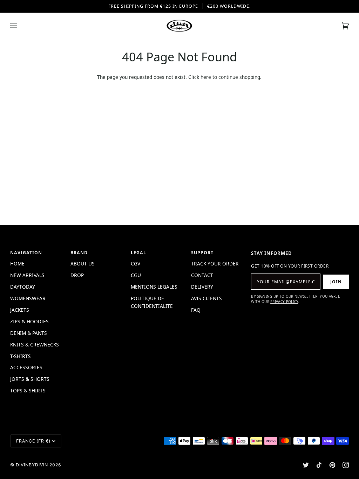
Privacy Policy (284, 301)
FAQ (196, 309)
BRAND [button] (79, 253)
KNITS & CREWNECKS (34, 344)
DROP (77, 275)
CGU (136, 275)
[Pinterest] (332, 465)
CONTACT (202, 275)
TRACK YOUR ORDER (215, 263)
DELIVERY (202, 286)
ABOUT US (82, 263)
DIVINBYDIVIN (32, 464)
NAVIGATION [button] (26, 253)
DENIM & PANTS (28, 333)
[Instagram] (346, 465)
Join (336, 282)
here (206, 77)
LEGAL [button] (138, 253)
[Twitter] (306, 465)
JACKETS (19, 309)
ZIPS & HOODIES (29, 321)
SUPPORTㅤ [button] (202, 253)
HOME (17, 263)
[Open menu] (20, 26)
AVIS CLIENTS (206, 298)
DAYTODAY (22, 286)
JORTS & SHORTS (29, 379)
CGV (135, 263)
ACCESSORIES (26, 367)
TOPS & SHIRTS (28, 390)
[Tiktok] (319, 465)
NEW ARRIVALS (27, 275)
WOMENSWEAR (28, 298)
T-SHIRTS (20, 356)
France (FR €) (33, 441)
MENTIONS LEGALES (154, 286)
